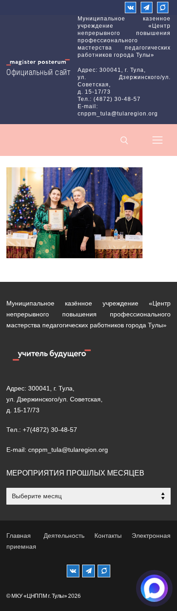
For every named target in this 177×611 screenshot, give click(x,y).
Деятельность (64, 535)
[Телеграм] (146, 7)
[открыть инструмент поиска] (124, 140)
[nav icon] (157, 140)
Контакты (108, 535)
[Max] (162, 7)
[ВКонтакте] (130, 7)
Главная (18, 535)
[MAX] (104, 571)
